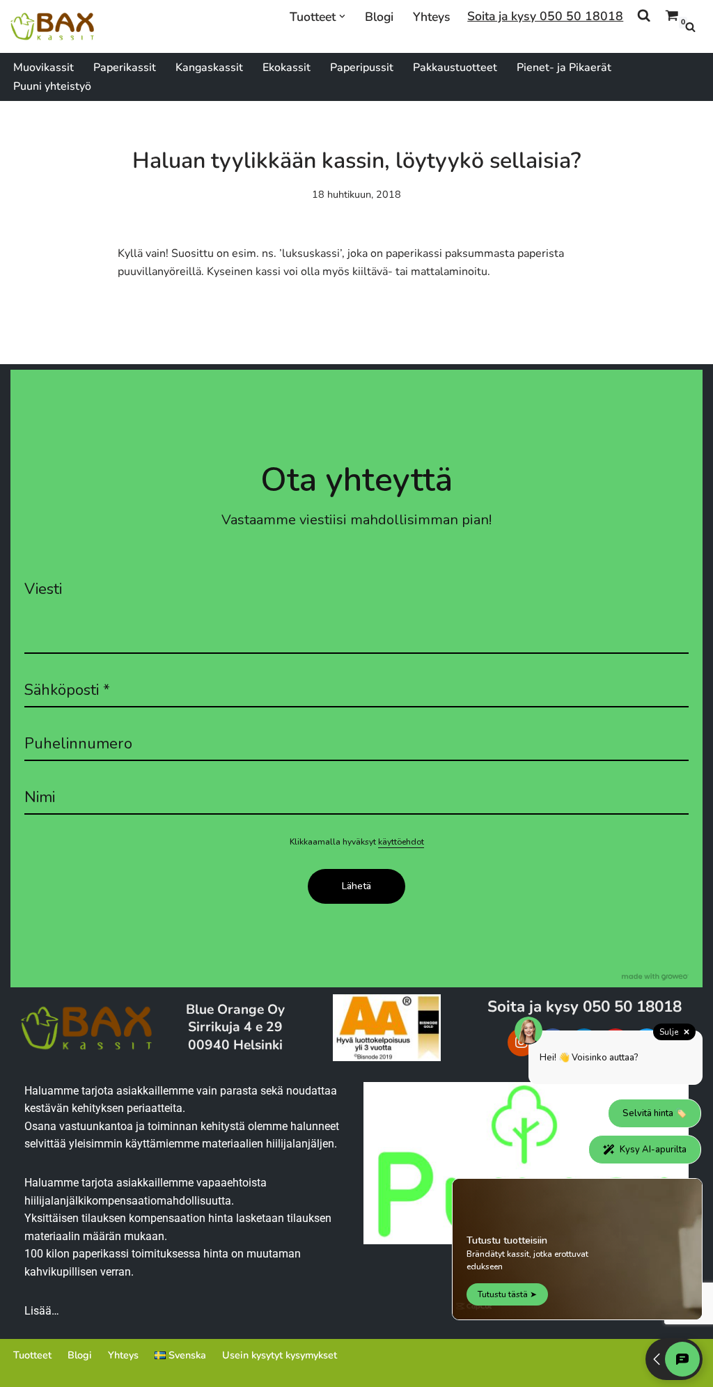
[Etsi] (690, 27)
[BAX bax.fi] (52, 26)
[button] (342, 16)
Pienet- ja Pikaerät (564, 67)
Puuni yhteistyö (52, 86)
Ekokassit (287, 67)
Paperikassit (124, 67)
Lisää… (41, 1310)
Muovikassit (43, 67)
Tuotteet (32, 1355)
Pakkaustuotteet (455, 67)
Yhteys (431, 16)
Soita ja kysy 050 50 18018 (545, 16)
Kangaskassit (209, 67)
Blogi (379, 16)
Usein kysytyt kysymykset (279, 1355)
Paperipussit (361, 67)
